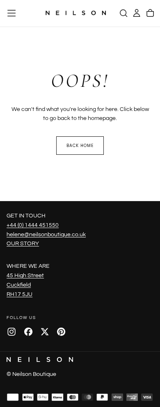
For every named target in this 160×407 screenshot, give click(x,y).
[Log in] (137, 13)
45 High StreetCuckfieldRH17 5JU (25, 284)
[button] (11, 13)
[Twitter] (45, 332)
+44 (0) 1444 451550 (33, 225)
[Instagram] (11, 332)
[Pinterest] (61, 332)
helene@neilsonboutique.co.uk (46, 234)
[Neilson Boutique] (40, 359)
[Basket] (150, 13)
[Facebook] (28, 332)
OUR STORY (23, 243)
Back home (80, 145)
